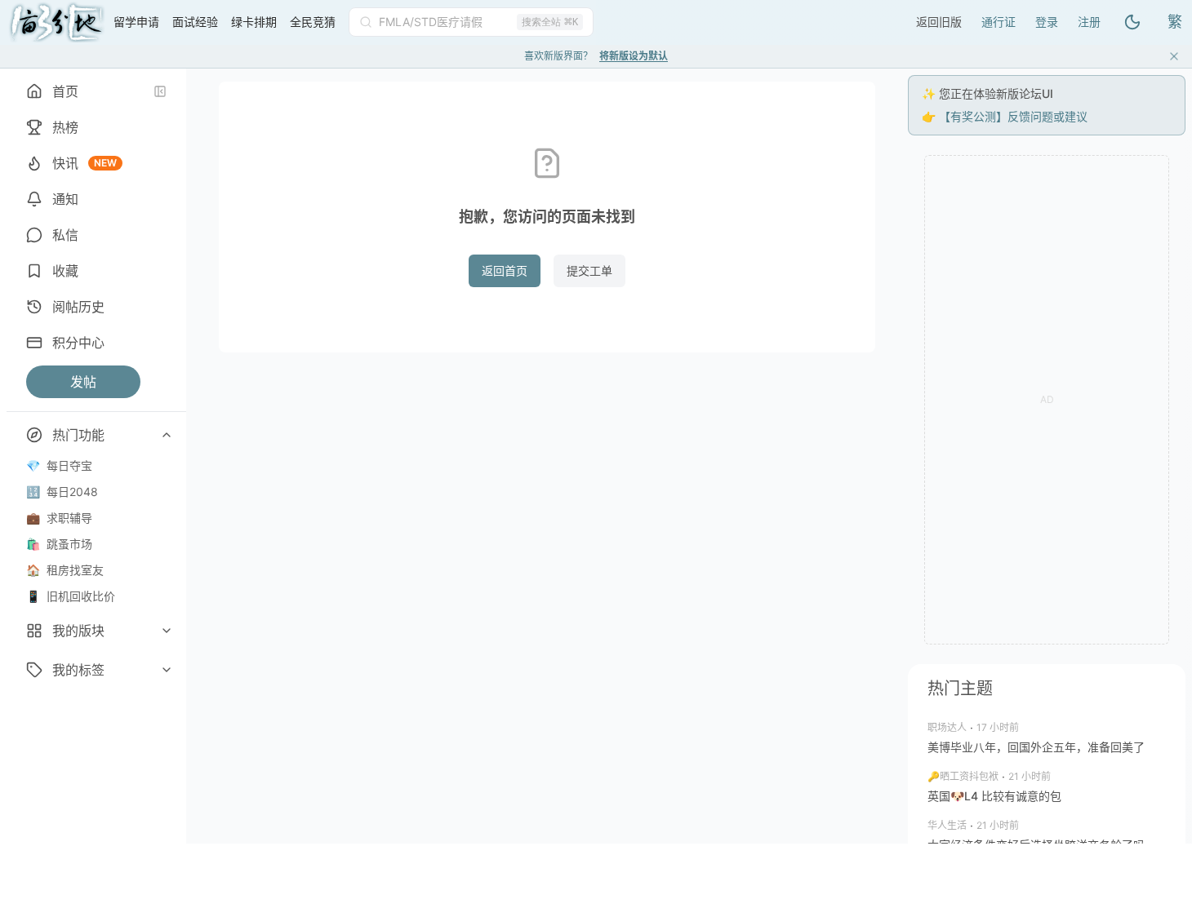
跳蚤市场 (59, 544)
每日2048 (62, 491)
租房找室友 (65, 570)
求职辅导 (59, 518)
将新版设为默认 (633, 56)
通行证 (998, 22)
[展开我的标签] (166, 670)
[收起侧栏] (160, 91)
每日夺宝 (59, 465)
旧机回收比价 (70, 596)
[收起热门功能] (166, 435)
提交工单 (589, 270)
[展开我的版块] (166, 631)
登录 (1046, 22)
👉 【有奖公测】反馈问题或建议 (1004, 116)
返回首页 (504, 270)
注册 (1089, 22)
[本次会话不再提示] (1174, 56)
